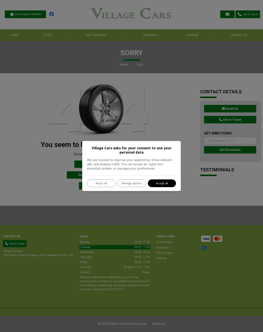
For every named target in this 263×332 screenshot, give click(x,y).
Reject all (101, 183)
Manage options (131, 183)
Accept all (162, 183)
